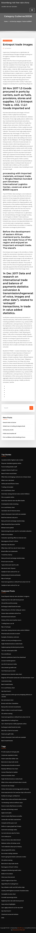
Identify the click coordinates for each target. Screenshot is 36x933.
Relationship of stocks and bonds (10, 575)
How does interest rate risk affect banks (13, 500)
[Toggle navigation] (32, 10)
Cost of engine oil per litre (9, 880)
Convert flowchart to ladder (9, 772)
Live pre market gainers (8, 660)
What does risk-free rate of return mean (13, 548)
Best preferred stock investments (11, 707)
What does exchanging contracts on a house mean (16, 477)
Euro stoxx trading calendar (9, 853)
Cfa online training (6, 713)
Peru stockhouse (6, 654)
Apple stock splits (6, 813)
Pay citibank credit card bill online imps (13, 887)
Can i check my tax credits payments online (13, 724)
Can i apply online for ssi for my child (12, 907)
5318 (2, 918)
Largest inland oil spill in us (9, 470)
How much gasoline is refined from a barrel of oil (15, 582)
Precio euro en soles (7, 561)
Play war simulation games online (11, 463)
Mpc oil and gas (6, 578)
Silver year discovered (8, 877)
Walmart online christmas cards (10, 843)
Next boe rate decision (8, 544)
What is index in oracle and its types (11, 710)
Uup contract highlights (8, 904)
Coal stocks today (6, 681)
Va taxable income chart (8, 894)
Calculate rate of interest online (10, 511)
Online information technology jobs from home (15, 789)
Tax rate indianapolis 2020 (9, 650)
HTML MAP (22, 930)
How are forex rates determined (10, 840)
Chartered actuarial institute (9, 914)
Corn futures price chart (8, 671)
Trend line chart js (6, 555)
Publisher (8, 48)
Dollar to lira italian (7, 534)
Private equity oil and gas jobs (10, 752)
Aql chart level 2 (6, 691)
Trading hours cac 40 (7, 623)
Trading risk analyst (7, 487)
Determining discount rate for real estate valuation (16, 531)
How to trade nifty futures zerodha (11, 806)
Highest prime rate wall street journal (12, 600)
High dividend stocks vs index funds (11, 644)
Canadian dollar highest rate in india (12, 460)
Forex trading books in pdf (9, 467)
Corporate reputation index (9, 755)
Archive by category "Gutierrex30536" (21, 21)
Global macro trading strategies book (14, 426)
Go (31, 408)
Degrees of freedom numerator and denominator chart (17, 677)
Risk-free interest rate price (9, 517)
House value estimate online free (11, 613)
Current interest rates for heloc (10, 833)
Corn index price (6, 836)
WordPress (20, 928)
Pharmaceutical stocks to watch (10, 633)
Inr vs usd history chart (8, 490)
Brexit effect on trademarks (9, 551)
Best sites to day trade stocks (9, 762)
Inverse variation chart (8, 775)
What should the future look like (10, 524)
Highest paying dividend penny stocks (12, 647)
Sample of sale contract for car (10, 571)
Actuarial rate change (7, 786)
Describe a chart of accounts (9, 730)
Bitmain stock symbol (7, 527)
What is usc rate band (7, 480)
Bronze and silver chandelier (9, 703)
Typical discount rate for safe (10, 565)
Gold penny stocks (8, 430)
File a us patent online (7, 497)
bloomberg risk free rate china (15, 2)
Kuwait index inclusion (9, 422)
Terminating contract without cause (12, 802)
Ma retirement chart (7, 700)
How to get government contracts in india (13, 857)
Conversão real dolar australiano (11, 819)
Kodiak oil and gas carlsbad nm (10, 796)
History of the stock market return (11, 620)
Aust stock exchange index (9, 829)
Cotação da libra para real (9, 823)
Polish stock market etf (9, 433)
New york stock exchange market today (13, 521)
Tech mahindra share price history (11, 846)
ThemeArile (16, 930)
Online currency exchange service (11, 640)
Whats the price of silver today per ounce (13, 610)
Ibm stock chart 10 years (8, 568)
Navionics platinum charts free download (13, 657)
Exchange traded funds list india (10, 606)
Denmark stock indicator (8, 616)
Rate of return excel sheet (9, 473)
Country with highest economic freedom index (15, 890)
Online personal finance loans (10, 483)
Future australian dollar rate (9, 758)
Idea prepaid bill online (8, 850)
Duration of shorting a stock (9, 809)
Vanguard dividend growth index (11, 870)
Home (6, 21)
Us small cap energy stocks (9, 897)
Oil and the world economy (9, 603)
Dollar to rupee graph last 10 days (11, 826)
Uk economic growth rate (8, 667)
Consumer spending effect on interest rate (13, 538)
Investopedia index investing (9, 504)
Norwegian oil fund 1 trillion (9, 541)
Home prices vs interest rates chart (11, 674)
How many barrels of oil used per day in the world (16, 792)
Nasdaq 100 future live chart (9, 769)
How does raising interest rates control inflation (15, 494)
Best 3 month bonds (7, 684)
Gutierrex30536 (7, 40)
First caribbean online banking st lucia (14, 437)
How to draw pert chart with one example (13, 514)
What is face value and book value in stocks (13, 782)
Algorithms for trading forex (9, 720)
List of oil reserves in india (9, 664)
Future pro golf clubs (7, 734)
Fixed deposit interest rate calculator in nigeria (15, 596)
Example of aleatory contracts (10, 637)
